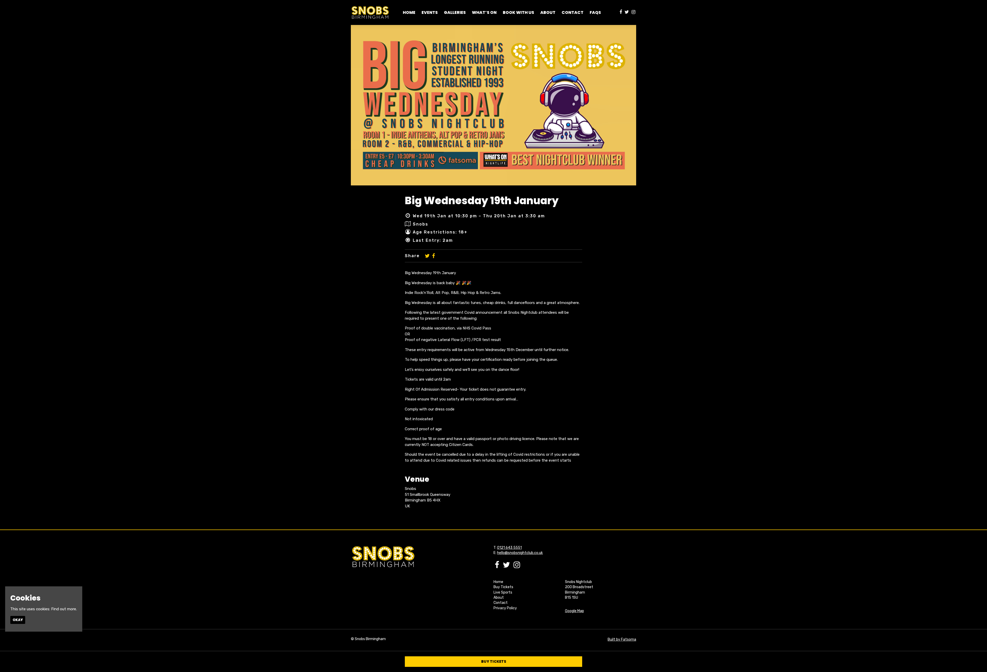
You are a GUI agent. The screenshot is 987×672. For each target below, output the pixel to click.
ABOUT (547, 12)
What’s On (484, 12)
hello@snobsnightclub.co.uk (520, 553)
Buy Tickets (503, 587)
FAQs (595, 12)
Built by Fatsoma (622, 639)
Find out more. (64, 609)
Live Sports (503, 592)
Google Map (574, 611)
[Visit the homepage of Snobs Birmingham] (370, 12)
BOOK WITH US (518, 12)
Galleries (455, 12)
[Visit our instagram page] (633, 12)
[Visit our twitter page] (627, 12)
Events (430, 12)
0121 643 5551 (509, 547)
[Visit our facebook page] (621, 12)
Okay (18, 619)
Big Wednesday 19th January (482, 200)
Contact (572, 12)
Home (409, 12)
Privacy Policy (505, 608)
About (499, 597)
